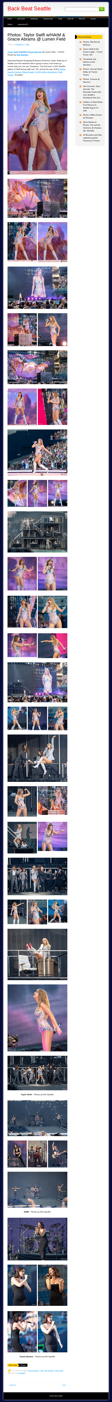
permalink (21, 1373)
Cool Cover (21, 19)
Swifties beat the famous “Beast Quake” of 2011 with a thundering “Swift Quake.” (37, 72)
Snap (60, 19)
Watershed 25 (23, 24)
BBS (27, 44)
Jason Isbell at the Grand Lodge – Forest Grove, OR (92, 52)
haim (42, 1370)
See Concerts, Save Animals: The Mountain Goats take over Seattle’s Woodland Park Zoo (92, 92)
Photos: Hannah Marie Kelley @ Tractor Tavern (92, 72)
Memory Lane (48, 19)
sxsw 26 (70, 19)
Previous (12, 1385)
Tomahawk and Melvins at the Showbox (89, 62)
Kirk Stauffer (22, 55)
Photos (23, 1365)
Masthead (34, 19)
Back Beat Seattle (29, 8)
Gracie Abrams (35, 52)
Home (10, 19)
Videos (10, 24)
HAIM (23, 52)
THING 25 (82, 19)
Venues (93, 19)
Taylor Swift (13, 52)
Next (64, 1385)
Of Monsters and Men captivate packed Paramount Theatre (92, 138)
